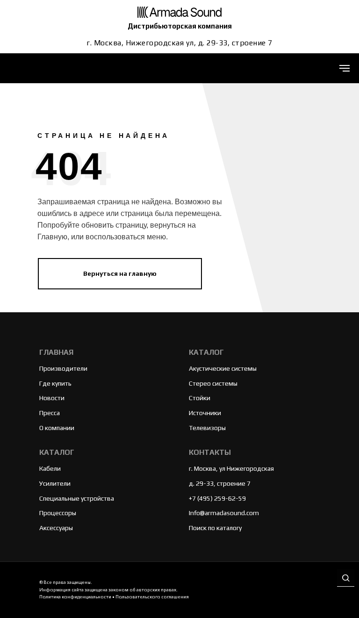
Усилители (55, 483)
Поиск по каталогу (215, 528)
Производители (63, 368)
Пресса (49, 413)
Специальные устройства (76, 498)
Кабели (50, 468)
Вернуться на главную (120, 273)
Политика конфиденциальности (75, 596)
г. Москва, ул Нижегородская (231, 468)
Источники (205, 413)
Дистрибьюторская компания (180, 26)
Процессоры (57, 513)
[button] (345, 578)
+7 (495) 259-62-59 (217, 498)
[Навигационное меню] (344, 68)
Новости (52, 398)
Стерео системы (213, 383)
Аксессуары (56, 528)
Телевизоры (207, 427)
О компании (56, 427)
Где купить (55, 383)
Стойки (199, 398)
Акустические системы (223, 368)
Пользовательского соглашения (152, 596)
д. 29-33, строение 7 (220, 483)
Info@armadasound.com (224, 513)
